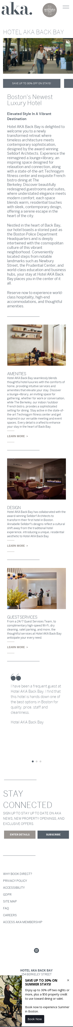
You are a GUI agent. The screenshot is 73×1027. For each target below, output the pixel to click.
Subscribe (53, 834)
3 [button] (40, 761)
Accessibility (14, 887)
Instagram (36, 950)
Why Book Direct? (17, 874)
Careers (10, 915)
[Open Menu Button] (66, 7)
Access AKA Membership (22, 922)
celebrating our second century (50, 10)
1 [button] (33, 761)
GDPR (7, 894)
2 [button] (37, 761)
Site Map (10, 901)
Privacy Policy (15, 880)
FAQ (6, 908)
